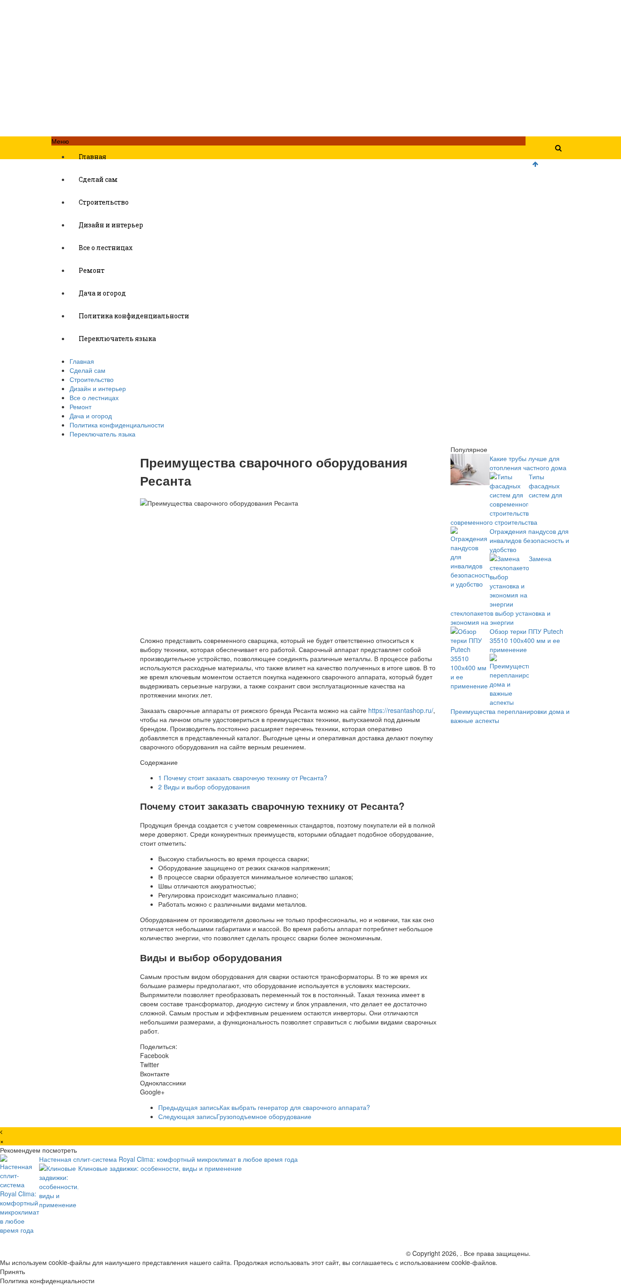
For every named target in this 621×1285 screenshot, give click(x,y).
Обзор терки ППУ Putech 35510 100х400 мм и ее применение (526, 640)
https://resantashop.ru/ (400, 710)
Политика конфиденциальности (134, 315)
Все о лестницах (106, 247)
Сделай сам (98, 179)
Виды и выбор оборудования (204, 786)
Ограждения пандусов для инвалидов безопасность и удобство (529, 540)
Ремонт (92, 270)
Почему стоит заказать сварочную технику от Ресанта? (242, 777)
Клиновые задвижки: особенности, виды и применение (160, 1168)
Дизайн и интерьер (111, 225)
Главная (92, 156)
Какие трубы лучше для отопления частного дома (528, 463)
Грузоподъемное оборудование (234, 1116)
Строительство (104, 202)
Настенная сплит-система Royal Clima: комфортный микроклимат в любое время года (168, 1159)
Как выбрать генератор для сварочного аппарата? (264, 1107)
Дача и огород (102, 293)
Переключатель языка (117, 338)
